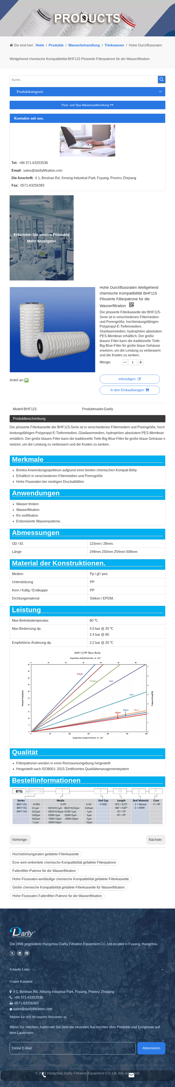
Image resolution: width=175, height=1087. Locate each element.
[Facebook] (26, 953)
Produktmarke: (93, 409)
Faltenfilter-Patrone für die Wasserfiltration (44, 871)
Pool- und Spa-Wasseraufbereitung (86, 105)
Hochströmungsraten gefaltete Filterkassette (45, 854)
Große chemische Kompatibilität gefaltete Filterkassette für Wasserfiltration (68, 887)
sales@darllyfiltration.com (42, 170)
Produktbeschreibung (29, 418)
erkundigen (127, 379)
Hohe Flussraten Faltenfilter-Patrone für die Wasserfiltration (57, 896)
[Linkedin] (19, 953)
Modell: (18, 409)
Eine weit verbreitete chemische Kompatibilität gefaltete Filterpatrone (64, 862)
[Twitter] (12, 953)
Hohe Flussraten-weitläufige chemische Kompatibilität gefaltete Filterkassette (70, 879)
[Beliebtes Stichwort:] (161, 79)
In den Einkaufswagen (127, 390)
